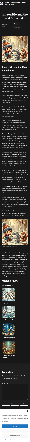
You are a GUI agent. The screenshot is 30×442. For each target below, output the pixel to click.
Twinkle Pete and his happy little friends (15, 3)
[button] (27, 411)
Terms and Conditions (21, 439)
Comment (5, 383)
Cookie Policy (6, 439)
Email (13, 404)
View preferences (15, 435)
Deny (15, 431)
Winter (16, 24)
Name (4, 404)
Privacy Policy (13, 439)
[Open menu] (29, 3)
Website (22, 404)
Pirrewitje (17, 28)
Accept (15, 426)
